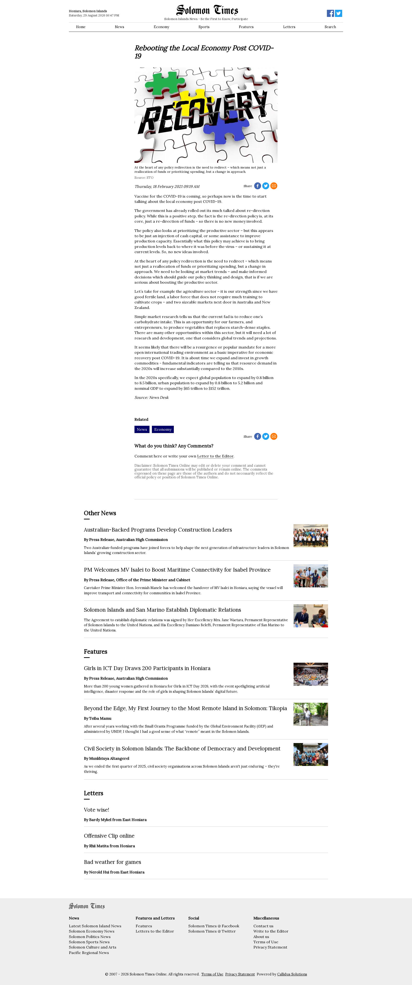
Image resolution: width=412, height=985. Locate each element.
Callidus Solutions (292, 974)
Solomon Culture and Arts (92, 947)
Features (246, 27)
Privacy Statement (270, 947)
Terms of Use (265, 941)
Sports (204, 27)
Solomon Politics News (90, 936)
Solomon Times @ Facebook (213, 925)
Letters (289, 27)
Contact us (263, 925)
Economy (161, 27)
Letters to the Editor (155, 931)
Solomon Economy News (91, 931)
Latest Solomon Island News (95, 925)
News (119, 27)
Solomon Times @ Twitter (212, 931)
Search (330, 27)
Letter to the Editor (215, 456)
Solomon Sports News (89, 941)
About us (261, 936)
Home (81, 27)
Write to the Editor (270, 931)
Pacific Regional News (89, 952)
